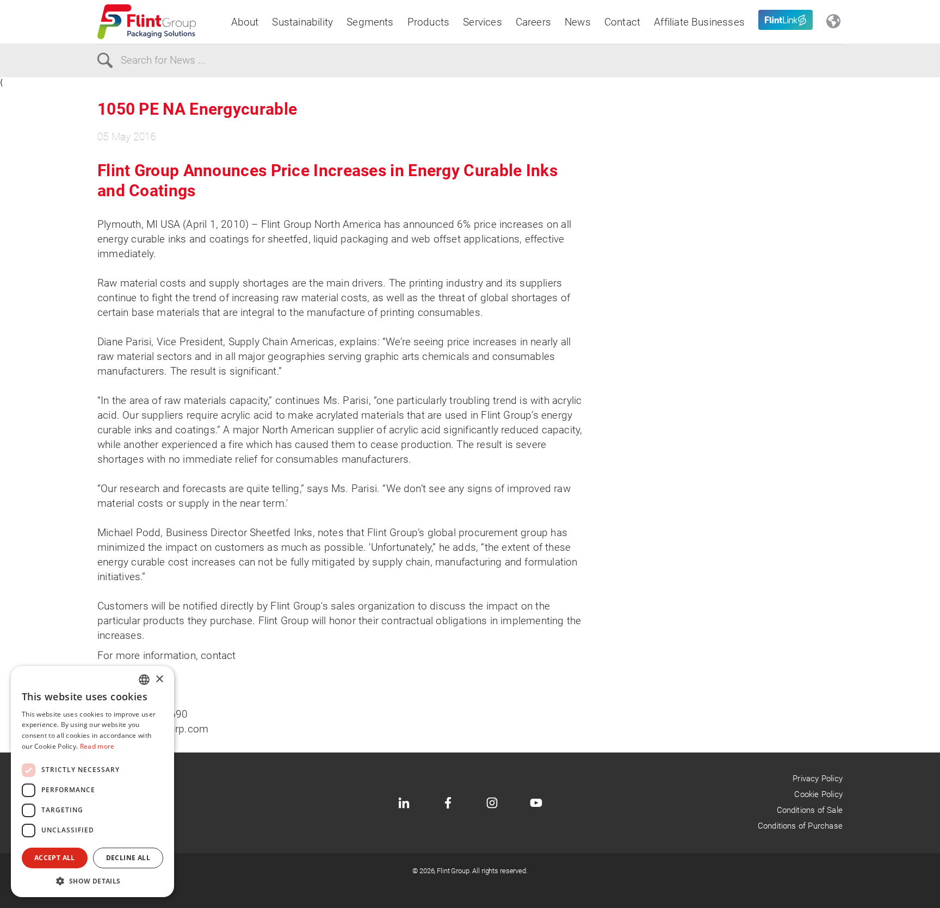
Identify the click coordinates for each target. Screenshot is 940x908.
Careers (533, 22)
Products (428, 22)
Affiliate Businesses (699, 22)
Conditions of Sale (810, 810)
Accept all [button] (54, 857)
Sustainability (302, 22)
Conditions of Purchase (800, 826)
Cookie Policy (818, 794)
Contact (622, 22)
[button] (92, 880)
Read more (97, 746)
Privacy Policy (818, 778)
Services (482, 22)
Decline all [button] (128, 857)
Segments (370, 22)
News (578, 22)
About (245, 22)
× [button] (159, 679)
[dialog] (92, 781)
